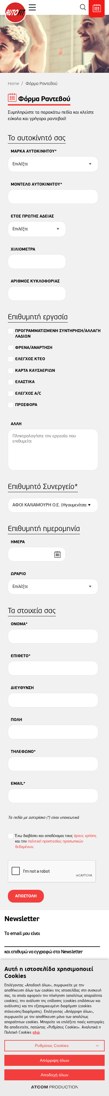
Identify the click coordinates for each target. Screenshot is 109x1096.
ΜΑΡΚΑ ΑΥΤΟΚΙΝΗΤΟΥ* (34, 151)
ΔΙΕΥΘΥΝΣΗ (22, 688)
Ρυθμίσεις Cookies (52, 1045)
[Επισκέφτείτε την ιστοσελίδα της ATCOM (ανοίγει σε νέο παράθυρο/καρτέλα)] (54, 1087)
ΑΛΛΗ (16, 424)
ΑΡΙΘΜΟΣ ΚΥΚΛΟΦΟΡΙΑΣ (35, 281)
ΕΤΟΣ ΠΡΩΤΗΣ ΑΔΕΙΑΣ (32, 216)
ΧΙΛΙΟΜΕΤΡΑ (23, 249)
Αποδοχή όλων (54, 1075)
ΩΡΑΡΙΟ (18, 574)
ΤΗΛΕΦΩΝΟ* (23, 752)
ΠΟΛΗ (16, 720)
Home (13, 83)
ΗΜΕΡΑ (18, 542)
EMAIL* (18, 784)
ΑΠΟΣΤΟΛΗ (26, 896)
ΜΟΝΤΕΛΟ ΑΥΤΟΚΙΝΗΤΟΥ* (36, 184)
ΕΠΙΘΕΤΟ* (21, 656)
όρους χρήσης (85, 836)
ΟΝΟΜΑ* (19, 624)
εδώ (36, 1033)
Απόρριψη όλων (54, 1060)
